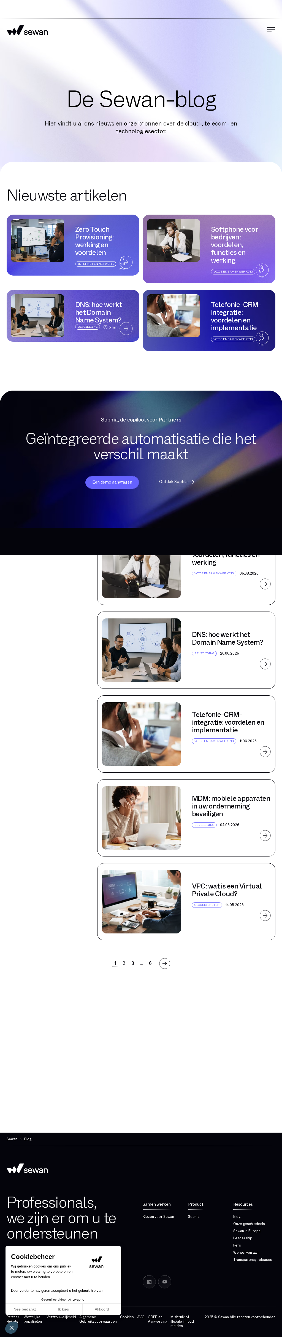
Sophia (193, 1217)
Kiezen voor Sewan (158, 1217)
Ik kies (63, 1309)
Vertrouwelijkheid (61, 1317)
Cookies (127, 1317)
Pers (237, 1245)
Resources (243, 1204)
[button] (11, 1327)
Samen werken (157, 1204)
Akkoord (102, 1309)
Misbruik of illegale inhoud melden (182, 1321)
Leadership (242, 1238)
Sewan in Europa (247, 1231)
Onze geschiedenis (249, 1224)
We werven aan (246, 1253)
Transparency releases (252, 1260)
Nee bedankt (24, 1309)
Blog (236, 1217)
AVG (141, 1317)
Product (196, 1204)
